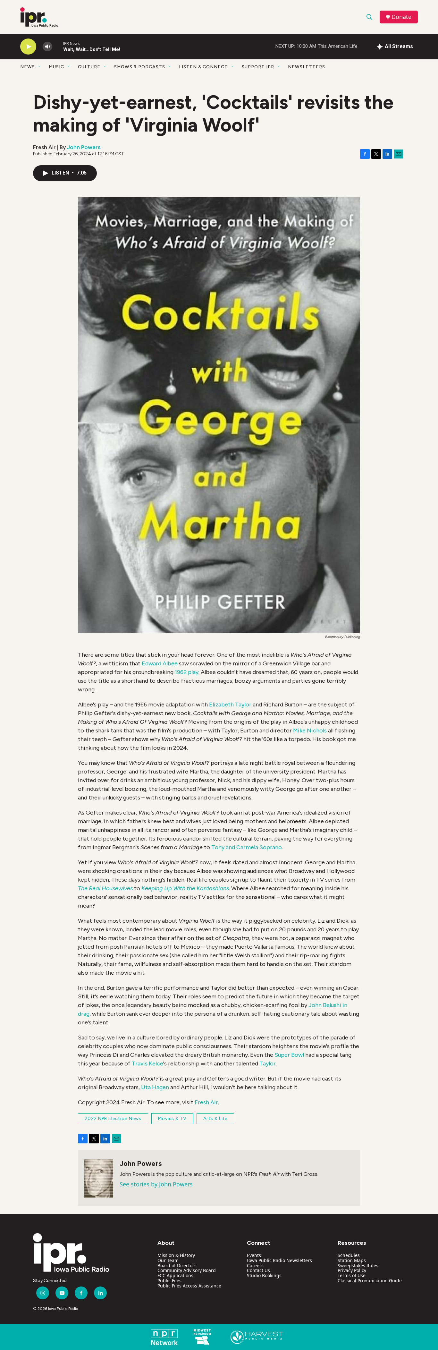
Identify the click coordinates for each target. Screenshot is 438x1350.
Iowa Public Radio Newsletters (279, 1260)
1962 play (186, 672)
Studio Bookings (264, 1275)
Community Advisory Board (186, 1270)
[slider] (58, 46)
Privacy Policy (352, 1270)
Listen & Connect (203, 67)
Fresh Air (206, 1102)
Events (254, 1255)
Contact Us (258, 1270)
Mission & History (176, 1255)
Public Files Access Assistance (189, 1286)
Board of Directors (177, 1265)
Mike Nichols (310, 730)
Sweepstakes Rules (358, 1265)
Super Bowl (289, 1054)
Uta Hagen (155, 1087)
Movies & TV (172, 1118)
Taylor (267, 1063)
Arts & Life (215, 1118)
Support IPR (258, 67)
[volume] (47, 46)
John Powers (83, 147)
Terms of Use (352, 1275)
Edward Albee (160, 663)
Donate (401, 16)
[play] (28, 46)
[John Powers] (98, 1178)
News (27, 67)
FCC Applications (175, 1275)
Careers (255, 1265)
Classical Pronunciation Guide (370, 1280)
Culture (89, 67)
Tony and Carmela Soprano (246, 847)
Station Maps (352, 1260)
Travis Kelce (147, 1063)
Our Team (168, 1260)
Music (56, 67)
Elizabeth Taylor (231, 704)
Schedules (349, 1255)
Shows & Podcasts (139, 67)
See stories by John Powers (156, 1184)
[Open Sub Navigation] (39, 66)
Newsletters (306, 67)
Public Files (169, 1280)
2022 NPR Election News (113, 1118)
